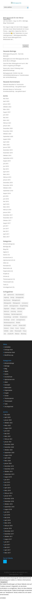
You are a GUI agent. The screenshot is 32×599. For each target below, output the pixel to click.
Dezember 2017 (8, 215)
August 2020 (7, 139)
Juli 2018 (5, 196)
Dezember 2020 (8, 128)
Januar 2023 (6, 104)
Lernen (13, 319)
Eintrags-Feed (8, 349)
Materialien (6, 268)
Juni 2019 (6, 166)
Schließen (3, 598)
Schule (5, 276)
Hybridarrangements (16, 314)
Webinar (17, 333)
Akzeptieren (4, 582)
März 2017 (6, 237)
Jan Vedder (15, 317)
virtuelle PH (10, 333)
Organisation (7, 271)
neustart (15, 325)
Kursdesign (6, 319)
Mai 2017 (6, 231)
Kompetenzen (23, 317)
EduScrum (6, 311)
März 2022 (6, 109)
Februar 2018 (7, 209)
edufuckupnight (21, 308)
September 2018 (8, 190)
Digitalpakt (6, 308)
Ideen (5, 263)
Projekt (5, 273)
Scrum (17, 328)
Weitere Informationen (24, 580)
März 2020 (6, 144)
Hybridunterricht (8, 260)
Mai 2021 (6, 117)
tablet (11, 331)
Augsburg (6, 297)
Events (5, 255)
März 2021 (6, 120)
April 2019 (6, 172)
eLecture (20, 311)
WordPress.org (8, 355)
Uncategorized (7, 287)
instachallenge (7, 317)
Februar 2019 (7, 177)
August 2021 (7, 112)
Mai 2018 (6, 201)
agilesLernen (10, 294)
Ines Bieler (9, 21)
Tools (4, 284)
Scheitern (6, 328)
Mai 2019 (6, 169)
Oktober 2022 (7, 107)
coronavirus (25, 303)
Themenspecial (7, 279)
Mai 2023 (6, 98)
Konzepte (6, 265)
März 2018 (6, 207)
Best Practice (7, 300)
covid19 (6, 305)
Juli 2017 (5, 226)
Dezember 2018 (8, 182)
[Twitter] (5, 561)
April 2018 (6, 204)
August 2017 (7, 223)
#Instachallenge (8, 244)
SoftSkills (6, 331)
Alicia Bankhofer (20, 294)
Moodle (18, 322)
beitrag (12, 297)
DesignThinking (24, 305)
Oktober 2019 (7, 155)
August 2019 (7, 161)
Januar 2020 (6, 147)
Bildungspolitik (7, 303)
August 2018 (7, 193)
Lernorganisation (20, 319)
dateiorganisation (14, 305)
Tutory (24, 331)
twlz (5, 333)
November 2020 (8, 131)
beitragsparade (19, 297)
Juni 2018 (6, 199)
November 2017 (8, 218)
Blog (4, 23)
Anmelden (7, 347)
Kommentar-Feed (9, 352)
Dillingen (13, 308)
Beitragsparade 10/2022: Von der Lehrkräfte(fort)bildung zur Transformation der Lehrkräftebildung (16, 75)
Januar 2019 (6, 180)
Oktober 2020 (7, 134)
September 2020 (8, 136)
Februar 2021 (7, 123)
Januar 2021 (6, 125)
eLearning (13, 311)
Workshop (23, 333)
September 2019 (8, 158)
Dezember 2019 (8, 150)
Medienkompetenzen (9, 322)
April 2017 (6, 234)
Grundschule (7, 257)
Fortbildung (7, 314)
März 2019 (6, 174)
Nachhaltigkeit (7, 325)
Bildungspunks (16, 303)
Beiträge (25, 21)
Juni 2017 (6, 228)
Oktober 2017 (7, 220)
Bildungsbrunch (16, 300)
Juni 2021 (6, 115)
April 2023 (6, 101)
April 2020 (6, 142)
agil (5, 294)
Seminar (22, 328)
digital (5, 252)
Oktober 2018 (7, 188)
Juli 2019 (5, 163)
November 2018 (8, 185)
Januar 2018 (6, 212)
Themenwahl (10, 23)
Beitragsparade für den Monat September (13, 18)
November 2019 (8, 153)
